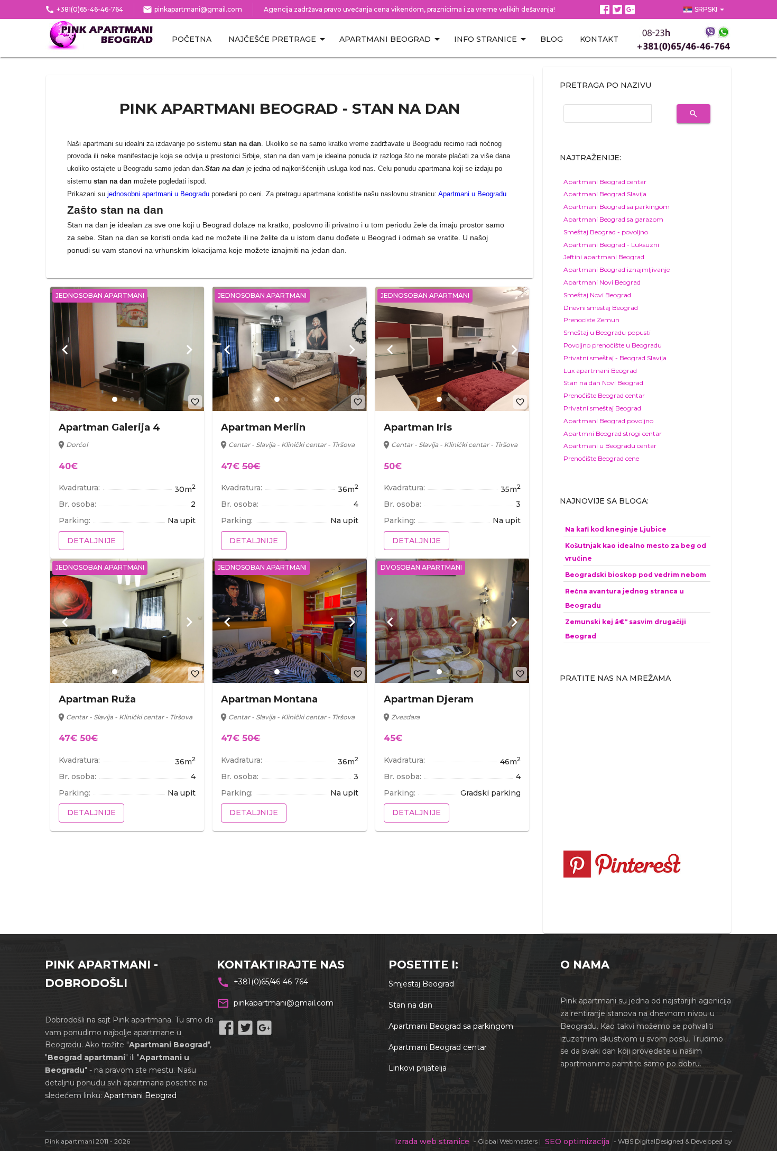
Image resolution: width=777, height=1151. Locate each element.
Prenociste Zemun (591, 320)
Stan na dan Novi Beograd (603, 383)
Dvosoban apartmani (421, 567)
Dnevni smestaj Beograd (600, 308)
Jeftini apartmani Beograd (603, 257)
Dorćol (77, 445)
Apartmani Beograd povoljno (608, 421)
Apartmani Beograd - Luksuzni (611, 245)
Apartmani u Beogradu (472, 194)
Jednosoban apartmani (100, 295)
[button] (114, 399)
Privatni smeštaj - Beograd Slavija (615, 358)
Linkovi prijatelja (417, 1068)
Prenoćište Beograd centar (604, 395)
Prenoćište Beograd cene (601, 458)
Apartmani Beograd (140, 1095)
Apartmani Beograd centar (604, 182)
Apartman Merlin (263, 427)
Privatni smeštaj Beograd (602, 408)
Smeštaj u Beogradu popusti (607, 332)
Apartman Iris (418, 427)
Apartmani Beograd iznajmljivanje (616, 269)
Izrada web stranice (432, 1141)
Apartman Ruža (97, 699)
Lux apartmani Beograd (600, 370)
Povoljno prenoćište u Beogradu (612, 345)
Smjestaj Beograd (421, 984)
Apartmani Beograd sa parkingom (616, 207)
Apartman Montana (269, 699)
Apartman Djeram (429, 699)
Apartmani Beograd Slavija (604, 194)
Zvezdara (405, 717)
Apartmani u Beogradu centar (609, 446)
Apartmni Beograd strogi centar (612, 433)
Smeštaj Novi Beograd (597, 295)
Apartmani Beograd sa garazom (613, 219)
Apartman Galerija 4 (109, 427)
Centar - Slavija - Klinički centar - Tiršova (291, 445)
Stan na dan (410, 1005)
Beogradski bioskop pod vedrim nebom (635, 575)
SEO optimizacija (577, 1141)
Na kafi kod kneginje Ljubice (616, 529)
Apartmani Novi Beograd (602, 282)
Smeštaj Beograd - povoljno (605, 232)
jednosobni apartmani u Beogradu (158, 194)
